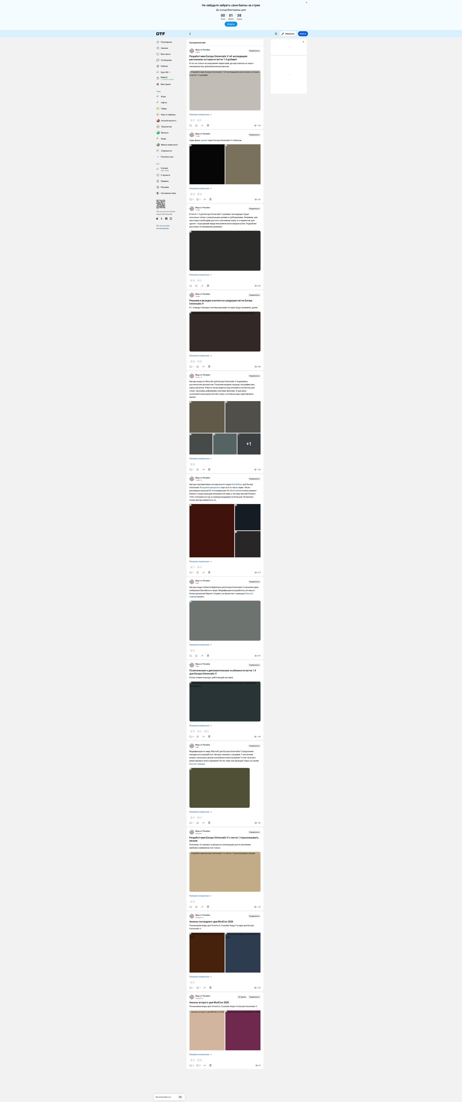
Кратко (243, 997)
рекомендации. (162, 228)
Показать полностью (199, 114)
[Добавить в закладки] (196, 125)
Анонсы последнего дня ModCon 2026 (211, 921)
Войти (303, 34)
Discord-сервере (197, 764)
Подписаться (254, 51)
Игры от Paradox (202, 50)
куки (169, 1097)
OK (180, 1097)
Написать (290, 34)
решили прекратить (211, 487)
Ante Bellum (236, 484)
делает (204, 140)
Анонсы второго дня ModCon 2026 (209, 1002)
